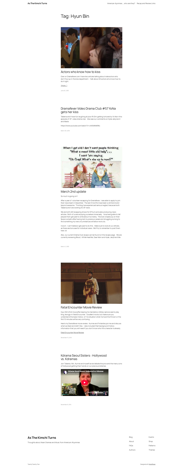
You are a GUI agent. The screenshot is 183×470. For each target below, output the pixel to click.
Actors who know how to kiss (80, 71)
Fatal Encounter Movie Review (81, 307)
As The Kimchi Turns (37, 3)
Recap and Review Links (146, 3)
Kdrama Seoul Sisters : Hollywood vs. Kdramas (84, 357)
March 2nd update (73, 191)
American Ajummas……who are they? (121, 3)
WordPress (152, 464)
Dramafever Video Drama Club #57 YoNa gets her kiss (88, 110)
